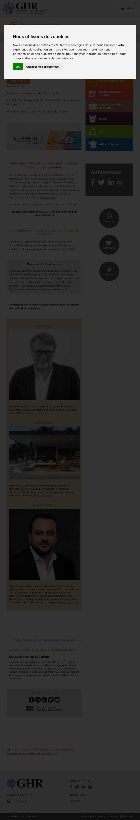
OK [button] (18, 66)
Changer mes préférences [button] (42, 66)
